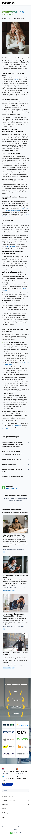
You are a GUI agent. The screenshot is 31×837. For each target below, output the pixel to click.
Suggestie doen (14, 826)
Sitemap (15, 829)
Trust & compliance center (23, 826)
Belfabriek (5, 18)
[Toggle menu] (28, 3)
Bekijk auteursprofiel (11, 488)
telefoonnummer (16, 425)
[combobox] (16, 790)
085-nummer (5, 428)
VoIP (5, 8)
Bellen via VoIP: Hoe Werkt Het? (14, 8)
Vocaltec (16, 79)
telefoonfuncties (10, 246)
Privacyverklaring (5, 826)
